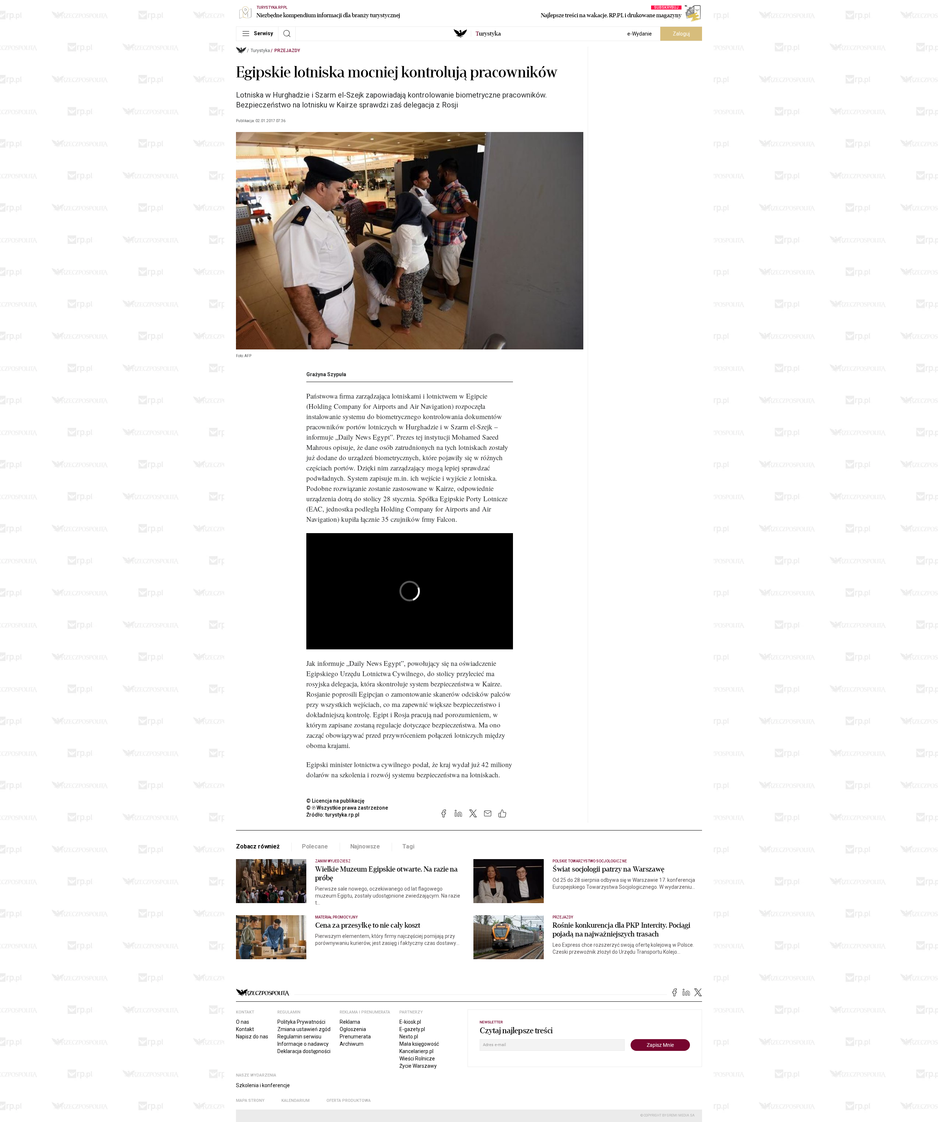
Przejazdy (287, 50)
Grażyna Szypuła (326, 374)
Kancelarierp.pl (416, 1051)
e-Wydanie (639, 34)
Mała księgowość (419, 1044)
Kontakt (245, 1029)
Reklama (350, 1022)
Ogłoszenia (353, 1029)
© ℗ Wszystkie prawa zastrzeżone (347, 808)
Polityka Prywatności (301, 1022)
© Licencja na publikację (335, 801)
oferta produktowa (348, 1100)
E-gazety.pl (412, 1029)
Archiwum (351, 1044)
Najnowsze (365, 846)
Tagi (408, 846)
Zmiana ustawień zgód (303, 1029)
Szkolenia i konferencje (263, 1085)
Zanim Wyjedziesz (333, 861)
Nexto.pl (408, 1037)
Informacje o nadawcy (303, 1044)
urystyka (488, 33)
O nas (242, 1022)
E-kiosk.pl (410, 1022)
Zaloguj (681, 34)
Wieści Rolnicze (417, 1059)
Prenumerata (355, 1037)
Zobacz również (258, 846)
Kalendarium (295, 1100)
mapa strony (250, 1100)
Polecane (315, 846)
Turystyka (260, 50)
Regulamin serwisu (299, 1037)
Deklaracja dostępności (303, 1051)
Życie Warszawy (418, 1066)
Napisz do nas (252, 1037)
